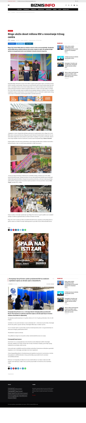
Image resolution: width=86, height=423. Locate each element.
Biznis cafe (66, 9)
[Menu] (8, 5)
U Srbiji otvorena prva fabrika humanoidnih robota (71, 57)
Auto (59, 9)
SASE (26, 395)
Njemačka (10, 397)
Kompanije (48, 9)
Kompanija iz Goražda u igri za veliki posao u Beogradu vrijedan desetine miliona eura (30, 1)
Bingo (17, 391)
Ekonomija (26, 9)
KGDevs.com (35, 404)
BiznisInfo (13, 40)
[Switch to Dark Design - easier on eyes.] (77, 1)
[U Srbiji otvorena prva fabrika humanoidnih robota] (60, 58)
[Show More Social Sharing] (34, 44)
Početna (19, 9)
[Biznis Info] (43, 5)
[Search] (76, 1)
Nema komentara (33, 40)
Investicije (41, 9)
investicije (11, 389)
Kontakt (34, 395)
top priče (18, 393)
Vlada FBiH (21, 395)
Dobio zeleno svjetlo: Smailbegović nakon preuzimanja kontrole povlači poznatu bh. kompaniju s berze (71, 49)
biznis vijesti (11, 393)
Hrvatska (20, 391)
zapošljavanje (15, 396)
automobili (11, 391)
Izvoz (9, 396)
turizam (25, 393)
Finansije (33, 9)
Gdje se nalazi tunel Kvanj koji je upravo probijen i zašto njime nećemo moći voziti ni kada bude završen (71, 74)
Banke (54, 9)
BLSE (22, 393)
